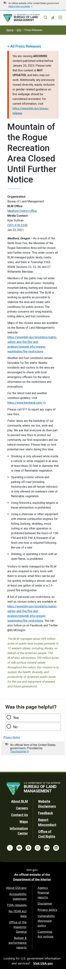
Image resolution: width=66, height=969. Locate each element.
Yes (16, 717)
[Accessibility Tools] (52, 17)
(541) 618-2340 (17, 225)
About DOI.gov (16, 888)
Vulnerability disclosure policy (46, 920)
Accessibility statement (18, 896)
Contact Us (19, 815)
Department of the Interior (32, 879)
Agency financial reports (43, 892)
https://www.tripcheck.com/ (25, 402)
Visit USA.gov (43, 963)
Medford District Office (22, 211)
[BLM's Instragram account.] (38, 848)
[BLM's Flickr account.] (47, 848)
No (15, 726)
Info (19, 30)
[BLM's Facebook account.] (28, 848)
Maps (24, 822)
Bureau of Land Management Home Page (25, 18)
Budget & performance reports (18, 942)
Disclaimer (45, 903)
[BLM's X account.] (10, 848)
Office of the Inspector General (18, 926)
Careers (22, 808)
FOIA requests (17, 905)
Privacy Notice (11, 737)
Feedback (45, 813)
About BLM (19, 801)
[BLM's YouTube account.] (19, 848)
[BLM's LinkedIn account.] (56, 848)
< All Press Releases (24, 46)
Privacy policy (47, 910)
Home (9, 30)
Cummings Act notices (45, 934)
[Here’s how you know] (33, 5)
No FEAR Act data (18, 913)
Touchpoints (18, 751)
